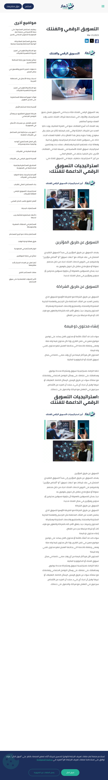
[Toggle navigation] (103, 6)
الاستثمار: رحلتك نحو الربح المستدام (22, 234)
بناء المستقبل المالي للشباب (25, 184)
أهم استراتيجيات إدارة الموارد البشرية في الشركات (25, 176)
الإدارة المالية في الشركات (26, 151)
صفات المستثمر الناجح (27, 272)
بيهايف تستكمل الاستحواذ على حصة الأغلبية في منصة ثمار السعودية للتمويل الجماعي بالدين (23, 32)
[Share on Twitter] (92, 41)
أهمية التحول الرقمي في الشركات (23, 158)
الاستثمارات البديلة (28, 208)
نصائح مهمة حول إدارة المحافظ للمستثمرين (24, 61)
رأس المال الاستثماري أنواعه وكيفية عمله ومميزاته (25, 142)
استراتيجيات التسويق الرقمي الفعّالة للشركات (25, 192)
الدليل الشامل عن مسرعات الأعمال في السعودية (23, 124)
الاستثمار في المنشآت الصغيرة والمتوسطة (24, 225)
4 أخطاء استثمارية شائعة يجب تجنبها (24, 216)
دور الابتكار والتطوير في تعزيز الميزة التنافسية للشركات (25, 51)
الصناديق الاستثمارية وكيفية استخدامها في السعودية (25, 166)
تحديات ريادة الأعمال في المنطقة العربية (23, 79)
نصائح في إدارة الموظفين (26, 256)
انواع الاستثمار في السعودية (25, 248)
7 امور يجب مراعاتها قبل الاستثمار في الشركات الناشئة (23, 133)
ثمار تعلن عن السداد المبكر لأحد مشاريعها (24, 264)
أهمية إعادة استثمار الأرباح (26, 107)
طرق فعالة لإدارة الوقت (27, 241)
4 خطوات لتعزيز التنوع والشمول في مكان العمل (22, 70)
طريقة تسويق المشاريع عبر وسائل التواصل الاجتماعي (23, 114)
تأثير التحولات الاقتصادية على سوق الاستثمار (22, 280)
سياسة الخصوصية (44, 760)
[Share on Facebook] (96, 41)
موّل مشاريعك (13, 6)
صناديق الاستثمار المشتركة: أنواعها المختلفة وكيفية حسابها (23, 42)
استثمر (28, 6)
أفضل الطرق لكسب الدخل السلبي (23, 201)
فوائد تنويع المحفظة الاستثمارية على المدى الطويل (23, 98)
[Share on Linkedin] (87, 41)
